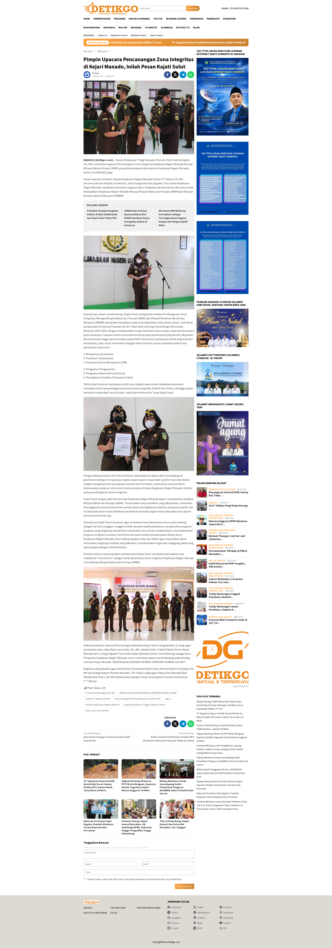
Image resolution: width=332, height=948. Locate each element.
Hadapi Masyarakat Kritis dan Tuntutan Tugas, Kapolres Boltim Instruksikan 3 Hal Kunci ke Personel (220, 785)
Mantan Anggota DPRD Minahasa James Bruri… (228, 522)
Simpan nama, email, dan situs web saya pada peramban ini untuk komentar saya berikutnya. (134, 879)
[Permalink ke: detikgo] (87, 74)
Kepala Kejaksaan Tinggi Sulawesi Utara (144, 704)
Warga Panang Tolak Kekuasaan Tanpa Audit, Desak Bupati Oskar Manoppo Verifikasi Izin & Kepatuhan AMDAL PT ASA (220, 705)
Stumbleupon (203, 912)
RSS (225, 928)
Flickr (199, 928)
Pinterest (227, 907)
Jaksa (168, 698)
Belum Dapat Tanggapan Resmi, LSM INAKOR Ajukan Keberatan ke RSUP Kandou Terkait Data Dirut (221, 773)
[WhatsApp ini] (190, 74)
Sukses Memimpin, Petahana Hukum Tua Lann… (226, 580)
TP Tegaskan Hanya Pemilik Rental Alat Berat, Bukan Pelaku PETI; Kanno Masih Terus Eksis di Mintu (173, 42)
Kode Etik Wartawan (95, 912)
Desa (211, 515)
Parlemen (213, 489)
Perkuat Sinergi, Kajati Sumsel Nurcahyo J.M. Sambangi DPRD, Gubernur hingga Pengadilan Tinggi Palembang (137, 827)
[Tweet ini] (175, 74)
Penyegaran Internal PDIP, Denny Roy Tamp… (228, 494)
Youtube (227, 923)
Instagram (176, 917)
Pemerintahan (216, 518)
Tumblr (174, 912)
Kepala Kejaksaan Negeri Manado (102, 704)
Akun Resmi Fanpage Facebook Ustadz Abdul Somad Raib (107, 737)
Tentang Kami (118, 907)
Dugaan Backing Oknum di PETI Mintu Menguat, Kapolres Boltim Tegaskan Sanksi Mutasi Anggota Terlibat (139, 785)
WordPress (228, 912)
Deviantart (228, 917)
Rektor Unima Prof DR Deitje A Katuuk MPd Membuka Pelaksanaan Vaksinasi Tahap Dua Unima (168, 737)
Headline (213, 502)
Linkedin (201, 917)
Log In (113, 912)
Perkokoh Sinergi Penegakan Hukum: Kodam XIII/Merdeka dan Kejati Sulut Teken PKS (102, 214)
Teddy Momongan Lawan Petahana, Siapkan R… (223, 608)
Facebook (176, 907)
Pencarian (193, 8)
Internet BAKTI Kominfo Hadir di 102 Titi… (228, 621)
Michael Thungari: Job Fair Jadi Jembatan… (227, 537)
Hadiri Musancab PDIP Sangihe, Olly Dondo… (227, 565)
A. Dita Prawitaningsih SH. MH (100, 692)
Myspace (175, 923)
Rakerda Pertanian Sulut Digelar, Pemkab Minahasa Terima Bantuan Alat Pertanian (98, 826)
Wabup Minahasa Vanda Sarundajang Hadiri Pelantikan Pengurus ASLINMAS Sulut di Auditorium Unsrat (176, 787)
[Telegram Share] (182, 74)
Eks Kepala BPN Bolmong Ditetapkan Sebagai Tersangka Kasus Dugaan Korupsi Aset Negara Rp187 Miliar (173, 218)
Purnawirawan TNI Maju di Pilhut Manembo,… (228, 552)
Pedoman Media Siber (148, 907)
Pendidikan (229, 530)
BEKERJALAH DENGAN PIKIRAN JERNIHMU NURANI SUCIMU (148, 692)
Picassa (174, 928)
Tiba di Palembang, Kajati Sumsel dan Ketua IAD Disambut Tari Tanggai (174, 824)
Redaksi (88, 907)
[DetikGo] (111, 8)
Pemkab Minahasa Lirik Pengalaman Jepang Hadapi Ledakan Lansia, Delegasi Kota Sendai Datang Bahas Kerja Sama (220, 749)
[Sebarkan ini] (167, 74)
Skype (199, 923)
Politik (223, 489)
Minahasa (228, 515)
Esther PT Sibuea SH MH (97, 698)
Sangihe (231, 489)
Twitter (200, 907)
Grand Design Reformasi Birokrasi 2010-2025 (137, 698)
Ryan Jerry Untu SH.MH (97, 710)
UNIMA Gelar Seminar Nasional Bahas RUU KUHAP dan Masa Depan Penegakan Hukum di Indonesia (137, 218)
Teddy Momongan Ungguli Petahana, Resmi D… (224, 595)
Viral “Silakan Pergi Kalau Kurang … (228, 507)
